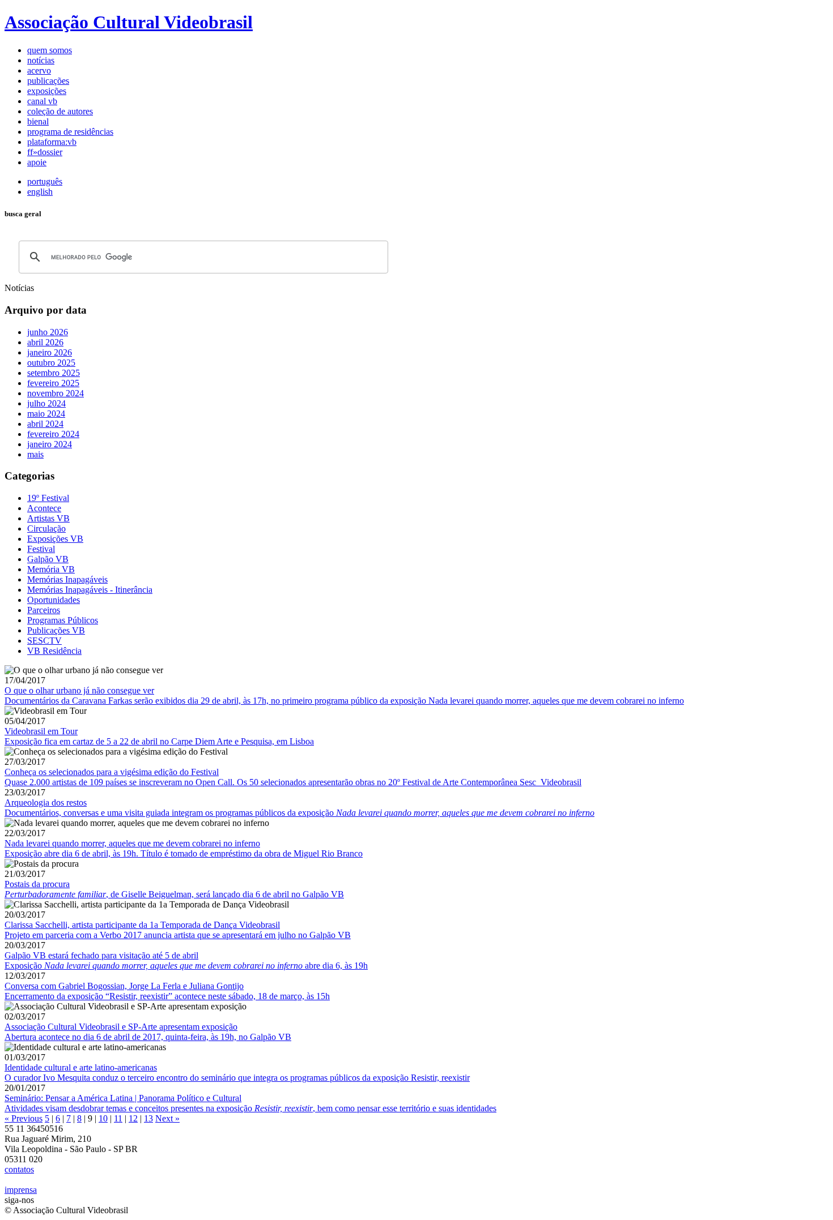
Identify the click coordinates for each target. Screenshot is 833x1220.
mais (35, 454)
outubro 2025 (51, 362)
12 (133, 1118)
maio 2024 (46, 413)
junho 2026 (47, 332)
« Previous (23, 1118)
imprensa (21, 1190)
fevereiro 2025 (53, 383)
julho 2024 (46, 403)
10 (103, 1118)
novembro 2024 (55, 393)
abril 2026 (45, 342)
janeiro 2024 (49, 444)
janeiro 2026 (49, 352)
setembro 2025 (53, 373)
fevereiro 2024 (53, 434)
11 (118, 1118)
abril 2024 (45, 424)
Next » (167, 1118)
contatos (19, 1169)
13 (148, 1118)
